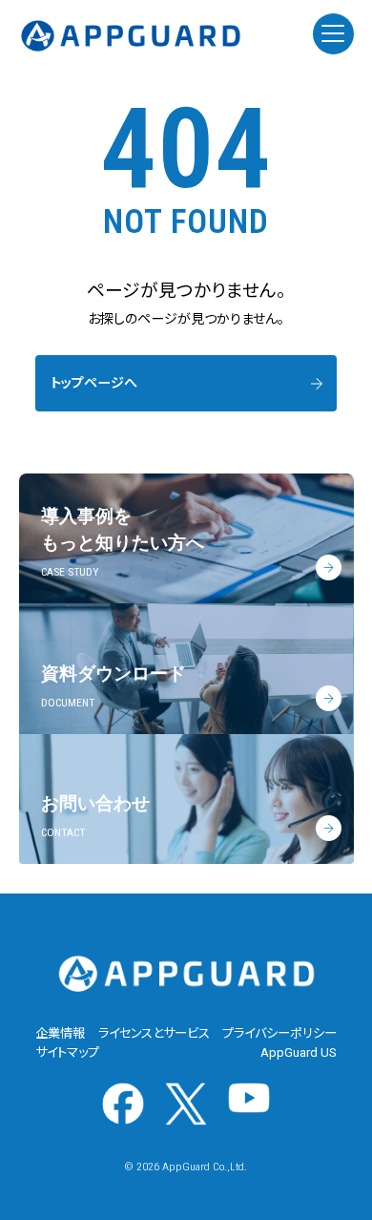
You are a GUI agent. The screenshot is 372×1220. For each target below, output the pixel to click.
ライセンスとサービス (154, 1033)
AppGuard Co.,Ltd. (204, 1166)
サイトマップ (67, 1052)
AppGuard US (298, 1052)
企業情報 (60, 1033)
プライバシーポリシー (279, 1033)
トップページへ (94, 382)
